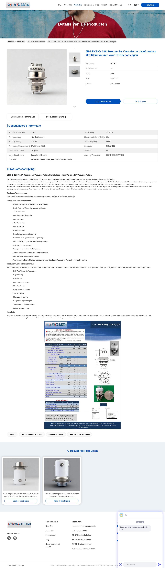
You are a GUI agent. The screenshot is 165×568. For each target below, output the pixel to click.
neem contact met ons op (111, 5)
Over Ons (49, 526)
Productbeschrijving (56, 117)
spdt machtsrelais (55, 434)
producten (78, 5)
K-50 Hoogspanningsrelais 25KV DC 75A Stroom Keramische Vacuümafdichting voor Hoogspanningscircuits (62, 495)
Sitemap (21, 565)
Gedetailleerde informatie (23, 117)
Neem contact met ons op (52, 545)
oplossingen (89, 5)
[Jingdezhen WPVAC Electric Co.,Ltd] (18, 5)
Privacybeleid (11, 565)
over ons (68, 5)
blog (97, 5)
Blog (47, 540)
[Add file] (120, 564)
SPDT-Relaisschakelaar (36, 42)
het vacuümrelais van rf (31, 434)
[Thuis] (19, 527)
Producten (21, 42)
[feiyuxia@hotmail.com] (15, 538)
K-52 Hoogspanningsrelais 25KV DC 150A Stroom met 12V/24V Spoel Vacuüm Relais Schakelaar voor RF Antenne (21, 495)
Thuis (60, 5)
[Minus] (159, 515)
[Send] (159, 564)
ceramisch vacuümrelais (79, 434)
